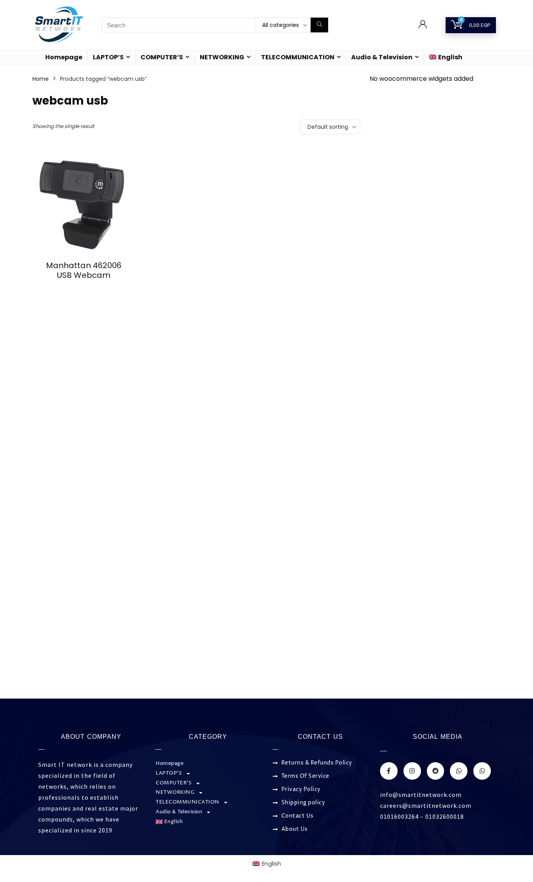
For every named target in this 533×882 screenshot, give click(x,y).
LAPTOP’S (108, 57)
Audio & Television (381, 57)
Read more (84, 289)
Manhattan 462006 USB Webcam (83, 270)
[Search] (319, 25)
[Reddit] (435, 771)
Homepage (63, 57)
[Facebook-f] (389, 771)
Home (40, 79)
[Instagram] (412, 771)
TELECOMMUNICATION (297, 57)
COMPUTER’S (161, 57)
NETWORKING (222, 57)
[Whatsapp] (458, 771)
